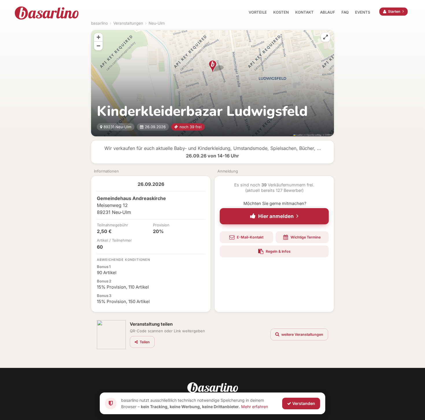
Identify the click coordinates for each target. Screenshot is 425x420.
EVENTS (362, 12)
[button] (213, 66)
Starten (394, 11)
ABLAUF (327, 12)
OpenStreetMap (313, 134)
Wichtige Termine (305, 237)
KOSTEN (281, 12)
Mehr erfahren (254, 406)
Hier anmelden (276, 216)
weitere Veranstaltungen (301, 334)
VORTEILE (258, 12)
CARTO (328, 134)
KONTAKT (304, 12)
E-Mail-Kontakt (249, 237)
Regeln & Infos (278, 251)
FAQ (345, 12)
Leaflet (298, 134)
